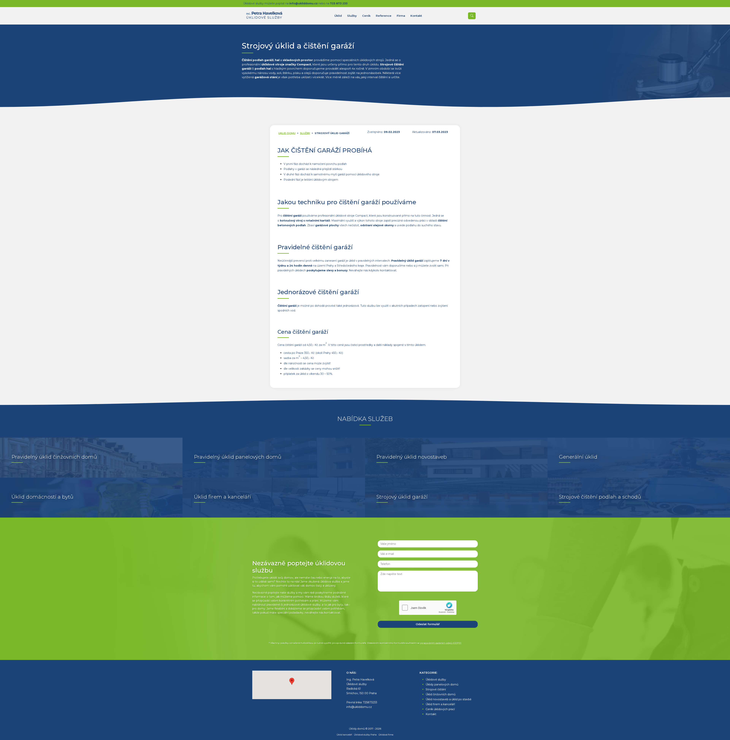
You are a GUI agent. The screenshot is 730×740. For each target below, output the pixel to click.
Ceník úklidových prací (440, 709)
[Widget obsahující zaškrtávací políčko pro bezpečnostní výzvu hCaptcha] (427, 607)
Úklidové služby (436, 679)
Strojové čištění (436, 689)
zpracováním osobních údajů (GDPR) (440, 643)
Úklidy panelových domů (442, 684)
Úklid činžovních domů (440, 694)
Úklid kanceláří (344, 734)
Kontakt (431, 714)
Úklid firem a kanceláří (440, 704)
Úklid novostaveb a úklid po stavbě (448, 699)
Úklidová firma (385, 734)
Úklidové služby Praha (365, 734)
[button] (291, 681)
